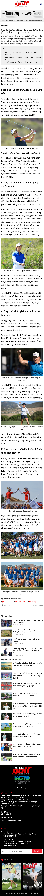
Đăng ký (37, 851)
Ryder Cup (32, 602)
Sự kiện (4, 25)
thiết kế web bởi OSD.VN (22, 895)
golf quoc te (6, 602)
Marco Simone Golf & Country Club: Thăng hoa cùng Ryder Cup (26, 631)
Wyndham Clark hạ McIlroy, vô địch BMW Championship (27, 715)
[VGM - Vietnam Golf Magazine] (22, 4)
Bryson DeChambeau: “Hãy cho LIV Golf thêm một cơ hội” (27, 745)
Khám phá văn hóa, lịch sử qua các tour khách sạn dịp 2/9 (27, 664)
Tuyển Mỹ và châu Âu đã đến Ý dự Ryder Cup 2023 (22, 62)
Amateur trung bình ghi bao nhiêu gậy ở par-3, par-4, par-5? (27, 725)
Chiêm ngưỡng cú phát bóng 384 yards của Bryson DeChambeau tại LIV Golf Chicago (27, 651)
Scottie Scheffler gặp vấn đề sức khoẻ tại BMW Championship (26, 755)
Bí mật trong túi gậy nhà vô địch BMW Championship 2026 (26, 694)
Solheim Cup (20, 602)
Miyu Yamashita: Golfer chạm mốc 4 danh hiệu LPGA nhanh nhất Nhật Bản (27, 705)
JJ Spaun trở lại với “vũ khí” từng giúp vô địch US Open (26, 735)
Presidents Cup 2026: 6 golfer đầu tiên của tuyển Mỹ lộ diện (27, 684)
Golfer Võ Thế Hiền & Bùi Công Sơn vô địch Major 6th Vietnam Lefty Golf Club (27, 675)
